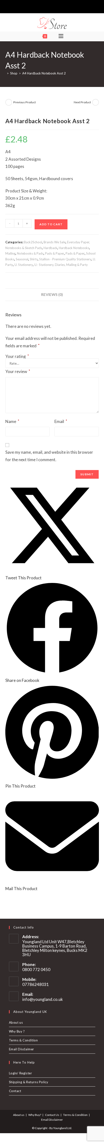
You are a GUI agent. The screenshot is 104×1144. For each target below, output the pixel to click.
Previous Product (24, 102)
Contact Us (52, 1115)
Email (60, 421)
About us (16, 1022)
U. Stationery (24, 265)
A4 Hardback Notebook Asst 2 (44, 73)
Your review (17, 371)
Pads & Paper (54, 253)
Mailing (10, 253)
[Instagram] (54, 6)
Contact (15, 1091)
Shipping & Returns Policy (28, 1082)
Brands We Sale (55, 242)
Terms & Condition (23, 1040)
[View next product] (95, 102)
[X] (44, 6)
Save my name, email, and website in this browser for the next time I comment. (49, 456)
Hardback (50, 248)
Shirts (34, 259)
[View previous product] (8, 102)
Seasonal (22, 259)
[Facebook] (48, 6)
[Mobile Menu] (61, 36)
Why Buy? (34, 1115)
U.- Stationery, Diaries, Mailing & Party (61, 265)
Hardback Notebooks (74, 248)
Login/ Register (20, 1073)
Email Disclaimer (21, 1049)
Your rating (17, 356)
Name (12, 421)
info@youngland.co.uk (42, 999)
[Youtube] (59, 6)
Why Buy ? (17, 1031)
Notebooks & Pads (30, 253)
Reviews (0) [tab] (52, 294)
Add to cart (51, 224)
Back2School (33, 242)
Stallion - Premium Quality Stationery (65, 259)
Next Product (82, 102)
